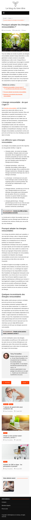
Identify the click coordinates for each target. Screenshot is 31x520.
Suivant (24, 382)
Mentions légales (6, 505)
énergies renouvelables (10, 108)
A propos (4, 502)
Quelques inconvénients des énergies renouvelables (13, 95)
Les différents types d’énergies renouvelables (16, 88)
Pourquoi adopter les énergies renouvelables (15, 92)
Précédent (7, 382)
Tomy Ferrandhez (7, 30)
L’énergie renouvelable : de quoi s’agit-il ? (13, 87)
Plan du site (5, 508)
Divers (24, 30)
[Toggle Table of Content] (26, 85)
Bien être (6, 404)
